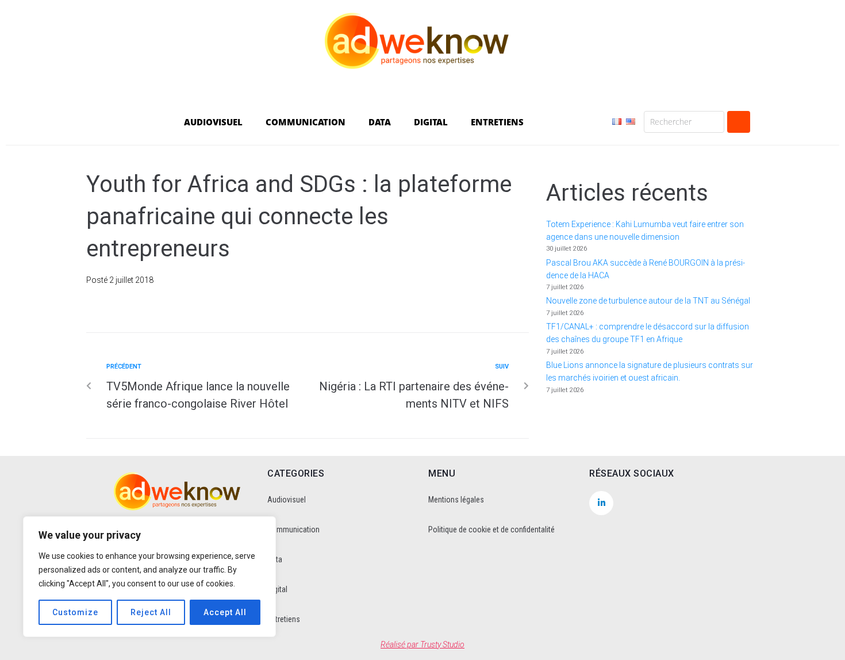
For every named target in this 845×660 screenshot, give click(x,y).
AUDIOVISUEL (213, 122)
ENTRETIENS (497, 122)
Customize (75, 612)
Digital (277, 589)
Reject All (150, 612)
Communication (293, 529)
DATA (379, 122)
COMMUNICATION (305, 122)
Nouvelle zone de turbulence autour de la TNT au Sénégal (648, 300)
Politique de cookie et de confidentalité (491, 529)
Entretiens (283, 619)
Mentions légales (456, 499)
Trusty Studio (442, 644)
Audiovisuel (286, 499)
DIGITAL (431, 122)
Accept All (225, 612)
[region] (149, 576)
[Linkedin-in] (601, 503)
